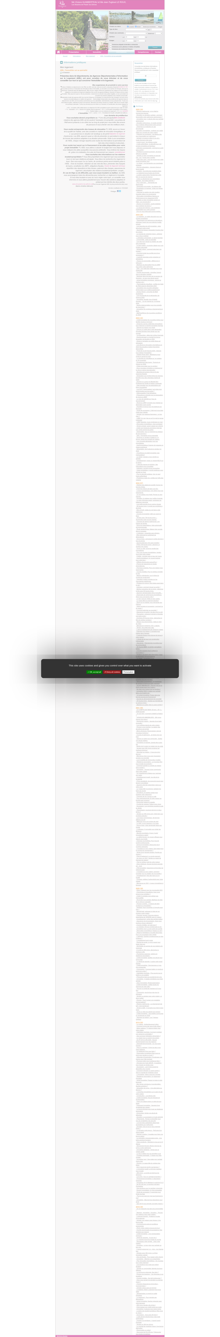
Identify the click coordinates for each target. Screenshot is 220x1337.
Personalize (128, 672)
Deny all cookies (113, 672)
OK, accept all (95, 672)
